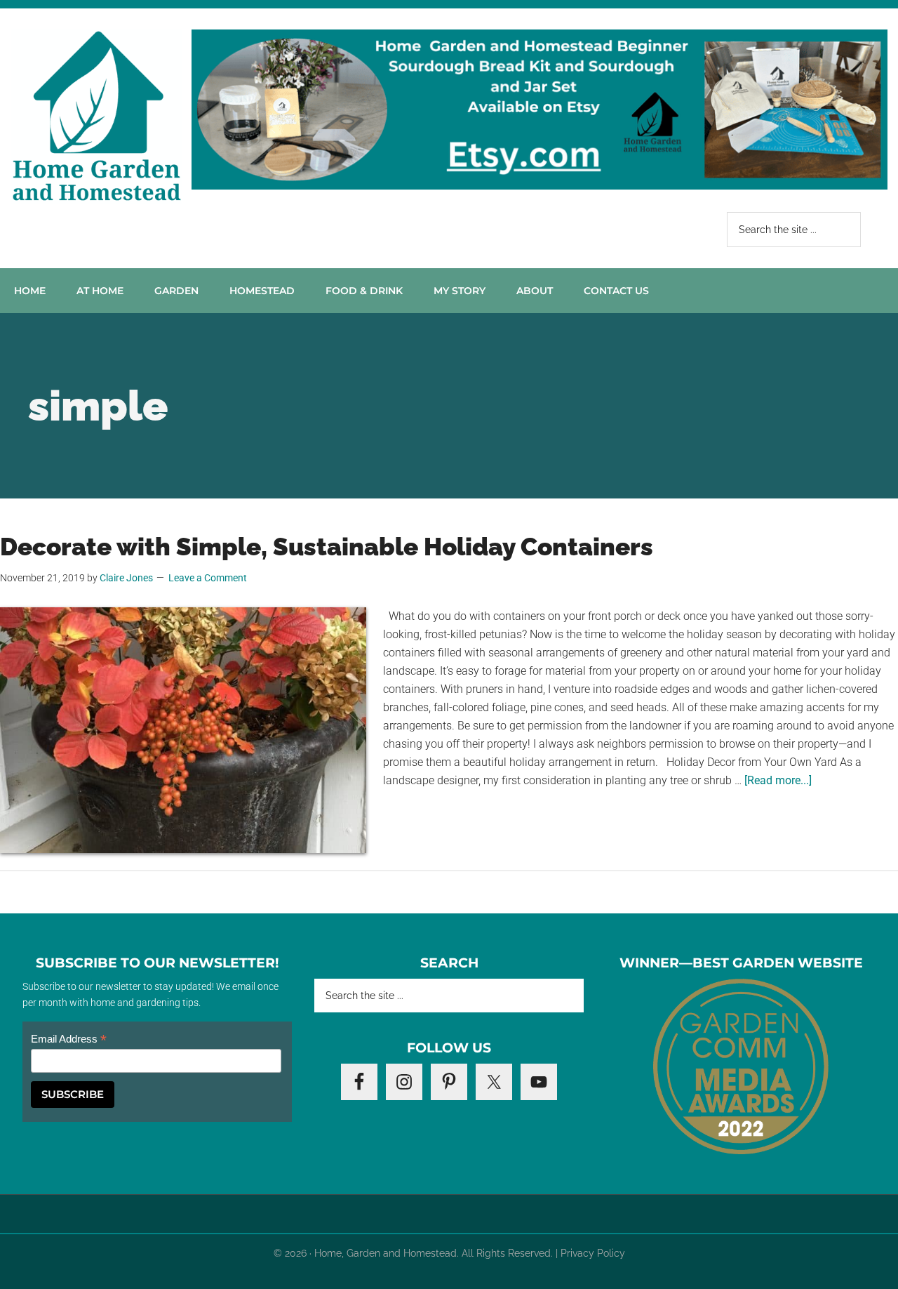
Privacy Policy (593, 1253)
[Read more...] (778, 780)
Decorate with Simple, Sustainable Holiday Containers (326, 546)
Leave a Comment (207, 577)
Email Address (69, 1039)
